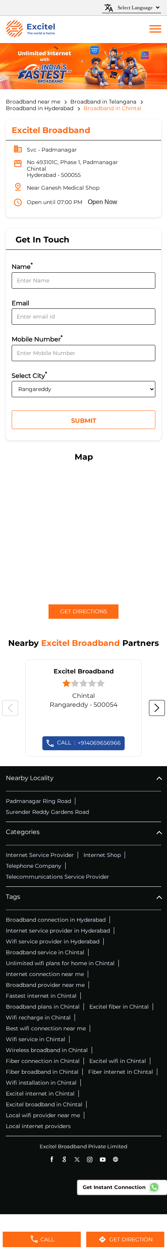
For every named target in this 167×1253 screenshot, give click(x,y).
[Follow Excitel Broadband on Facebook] (51, 1159)
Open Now (102, 202)
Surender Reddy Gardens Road (47, 811)
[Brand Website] (115, 1159)
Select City (29, 374)
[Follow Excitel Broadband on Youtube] (102, 1159)
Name (22, 265)
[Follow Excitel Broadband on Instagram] (89, 1159)
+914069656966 (89, 742)
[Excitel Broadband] (30, 29)
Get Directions (83, 611)
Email (20, 303)
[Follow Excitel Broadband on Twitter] (77, 1159)
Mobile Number (37, 338)
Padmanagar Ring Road (38, 801)
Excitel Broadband (84, 671)
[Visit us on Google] (64, 1159)
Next (157, 708)
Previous (10, 708)
